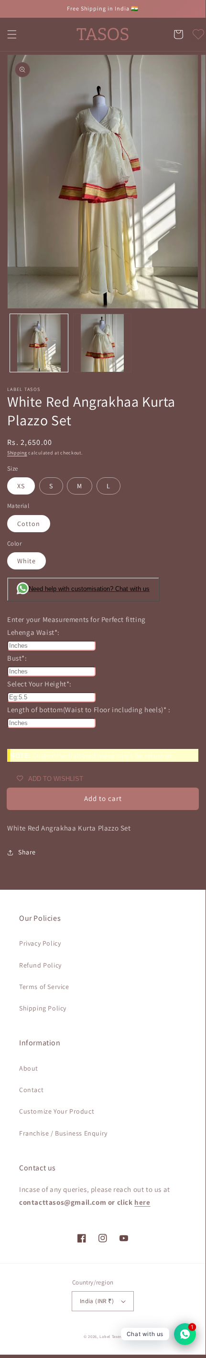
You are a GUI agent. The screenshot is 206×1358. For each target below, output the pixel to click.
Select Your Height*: (39, 683)
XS (21, 486)
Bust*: (17, 658)
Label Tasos (110, 1336)
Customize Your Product (56, 1111)
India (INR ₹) (97, 1301)
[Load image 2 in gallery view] (102, 343)
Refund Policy (40, 965)
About (28, 1068)
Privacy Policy (40, 943)
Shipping (17, 453)
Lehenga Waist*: (33, 632)
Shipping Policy (42, 1008)
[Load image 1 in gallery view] (39, 343)
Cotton (28, 523)
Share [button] (27, 852)
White (26, 561)
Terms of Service (44, 986)
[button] (11, 34)
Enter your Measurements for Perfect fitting (76, 619)
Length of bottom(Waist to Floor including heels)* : (89, 709)
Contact (31, 1089)
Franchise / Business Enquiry (63, 1133)
